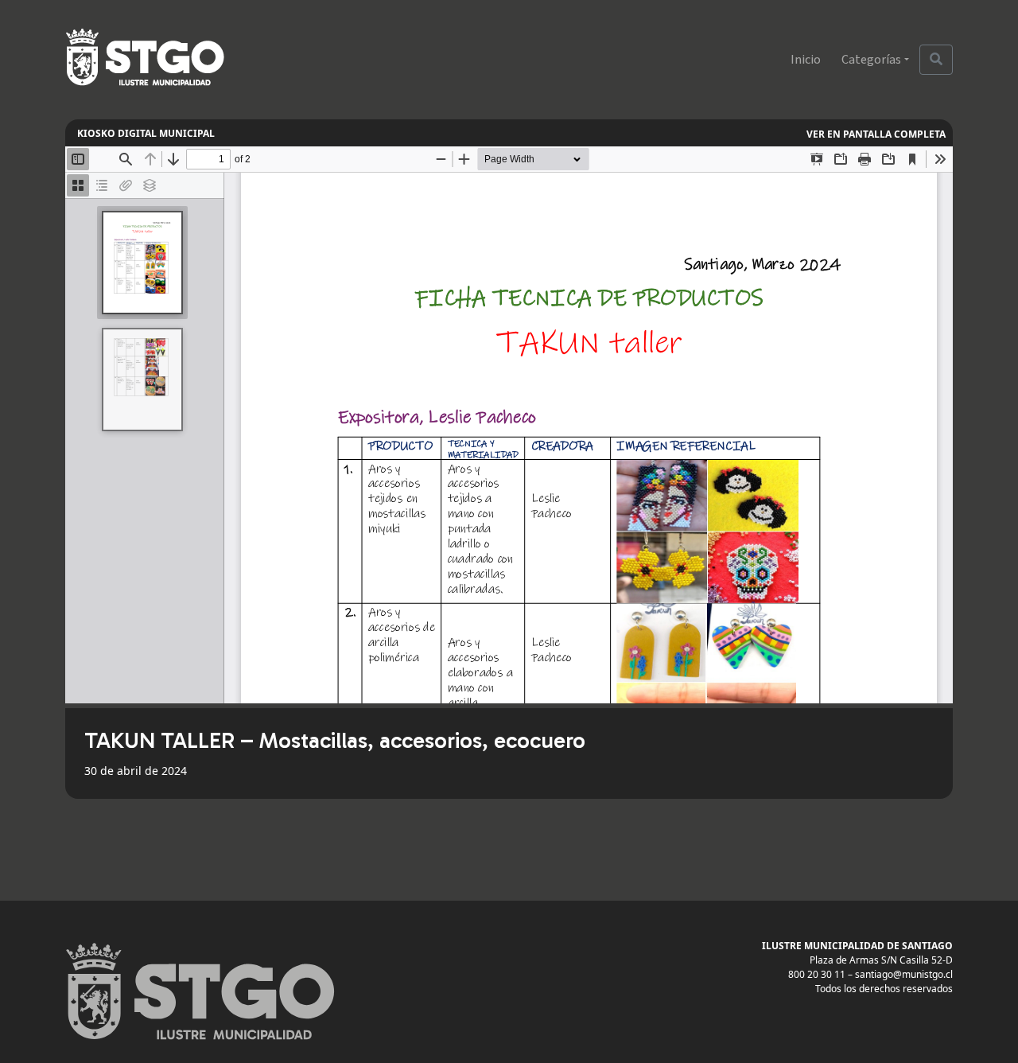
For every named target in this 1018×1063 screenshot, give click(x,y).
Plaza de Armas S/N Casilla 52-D (881, 960)
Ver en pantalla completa (876, 134)
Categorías (871, 59)
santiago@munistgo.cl (904, 974)
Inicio (806, 59)
